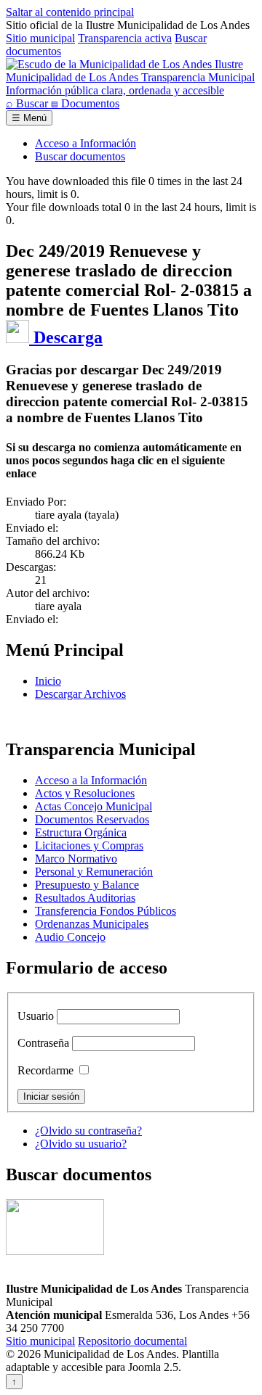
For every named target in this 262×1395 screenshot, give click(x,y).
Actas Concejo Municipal (93, 806)
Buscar (28, 103)
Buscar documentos (80, 156)
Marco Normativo (76, 858)
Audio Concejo (70, 937)
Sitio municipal (40, 38)
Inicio (48, 681)
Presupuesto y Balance (87, 884)
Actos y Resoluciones (85, 793)
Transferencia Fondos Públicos (105, 911)
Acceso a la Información (91, 780)
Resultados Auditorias (85, 898)
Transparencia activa (125, 38)
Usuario (35, 1016)
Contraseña (43, 1043)
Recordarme (45, 1070)
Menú (29, 117)
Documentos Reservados (92, 819)
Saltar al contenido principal (70, 12)
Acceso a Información (85, 143)
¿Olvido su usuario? (81, 1143)
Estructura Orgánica (81, 832)
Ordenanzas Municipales (91, 924)
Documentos (85, 103)
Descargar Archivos (80, 694)
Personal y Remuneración (94, 871)
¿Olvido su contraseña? (88, 1130)
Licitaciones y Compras (89, 845)
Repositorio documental (132, 1341)
